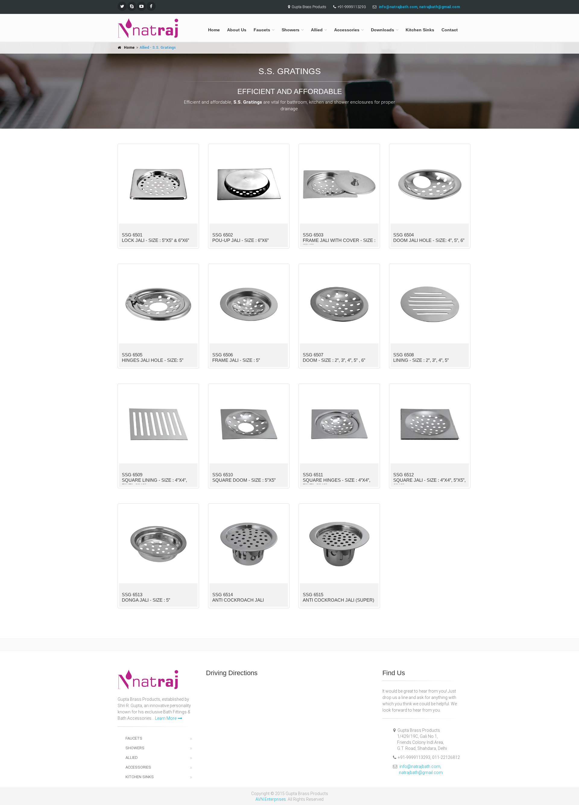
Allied (317, 29)
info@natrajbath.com (420, 766)
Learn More (165, 718)
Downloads (382, 29)
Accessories (346, 29)
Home (214, 29)
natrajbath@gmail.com (421, 772)
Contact (449, 29)
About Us (236, 29)
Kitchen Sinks (420, 29)
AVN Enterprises (270, 799)
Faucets (262, 29)
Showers (290, 29)
